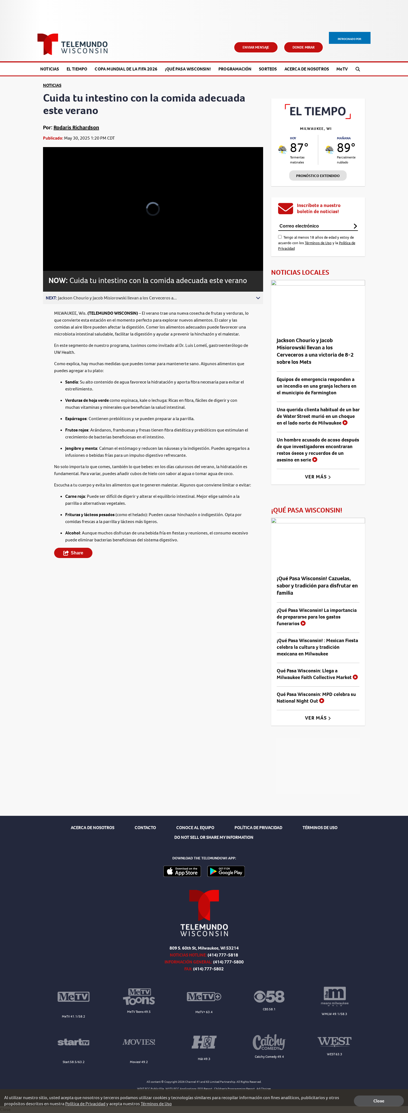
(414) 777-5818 (223, 955)
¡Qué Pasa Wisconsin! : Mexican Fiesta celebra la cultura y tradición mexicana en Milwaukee (317, 647)
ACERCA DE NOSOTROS (92, 828)
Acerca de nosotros (306, 69)
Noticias (49, 69)
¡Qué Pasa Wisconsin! (188, 69)
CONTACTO (145, 828)
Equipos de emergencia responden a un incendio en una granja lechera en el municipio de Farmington (316, 386)
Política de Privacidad (85, 1104)
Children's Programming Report (234, 1089)
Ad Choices (263, 1089)
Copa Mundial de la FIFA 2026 (126, 69)
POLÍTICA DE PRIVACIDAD (258, 828)
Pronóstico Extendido (318, 175)
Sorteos (268, 69)
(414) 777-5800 (228, 962)
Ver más (316, 476)
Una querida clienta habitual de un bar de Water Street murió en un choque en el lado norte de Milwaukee (318, 416)
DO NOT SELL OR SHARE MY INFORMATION (213, 837)
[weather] (282, 149)
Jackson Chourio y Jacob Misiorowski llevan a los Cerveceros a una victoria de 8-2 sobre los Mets (315, 351)
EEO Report (205, 1089)
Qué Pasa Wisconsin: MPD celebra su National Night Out (316, 697)
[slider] (62, 247)
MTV (342, 69)
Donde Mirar (303, 47)
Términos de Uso (318, 243)
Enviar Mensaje (256, 47)
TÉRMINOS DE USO (320, 828)
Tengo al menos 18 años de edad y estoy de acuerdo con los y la (316, 243)
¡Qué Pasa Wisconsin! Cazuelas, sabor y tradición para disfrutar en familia (317, 586)
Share (77, 553)
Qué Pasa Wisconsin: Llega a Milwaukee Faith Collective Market (315, 674)
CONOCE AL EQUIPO (195, 828)
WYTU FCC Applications (181, 1089)
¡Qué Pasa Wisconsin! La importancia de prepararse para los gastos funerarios (317, 617)
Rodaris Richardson (76, 127)
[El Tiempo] (318, 117)
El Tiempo (77, 69)
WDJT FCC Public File (150, 1089)
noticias (52, 85)
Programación (234, 69)
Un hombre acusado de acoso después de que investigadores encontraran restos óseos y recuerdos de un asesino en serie (318, 449)
